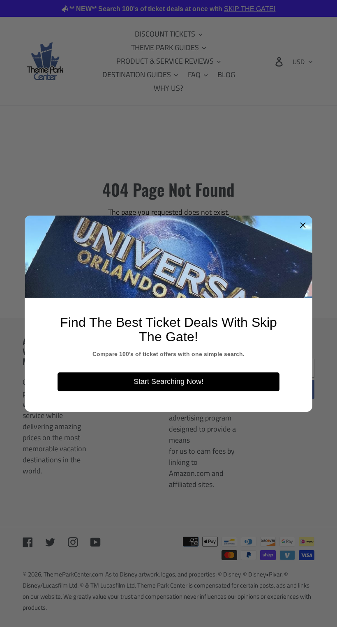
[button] (303, 225)
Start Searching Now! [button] (168, 381)
